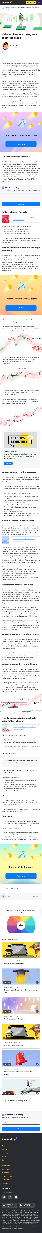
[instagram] (10, 1197)
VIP (6, 1149)
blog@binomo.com (7, 1192)
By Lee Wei (13, 45)
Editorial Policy (7, 1176)
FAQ (3, 1160)
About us (5, 1153)
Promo (4, 1157)
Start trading (31, 2)
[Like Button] (3, 888)
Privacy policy (6, 1173)
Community (5, 1180)
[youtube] (16, 1197)
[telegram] (4, 1197)
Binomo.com (6, 1166)
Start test (8, 463)
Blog (3, 1146)
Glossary (5, 1183)
